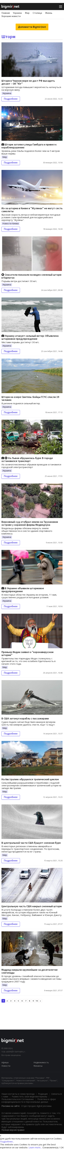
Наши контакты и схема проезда (18, 1093)
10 (37, 1000)
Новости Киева (10, 223)
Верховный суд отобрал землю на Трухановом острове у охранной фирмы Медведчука (29, 523)
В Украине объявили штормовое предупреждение (22, 590)
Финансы (37, 1065)
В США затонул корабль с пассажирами (25, 718)
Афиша (4, 1062)
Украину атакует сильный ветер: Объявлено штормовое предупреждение (30, 337)
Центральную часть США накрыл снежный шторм (31, 906)
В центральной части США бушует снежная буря (31, 842)
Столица (37, 12)
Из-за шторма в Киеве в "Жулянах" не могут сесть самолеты (32, 210)
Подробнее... (7, 1141)
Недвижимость (41, 1062)
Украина (17, 12)
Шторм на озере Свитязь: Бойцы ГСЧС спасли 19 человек (30, 398)
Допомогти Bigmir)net (32, 26)
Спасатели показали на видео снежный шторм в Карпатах (31, 276)
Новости (5, 1065)
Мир (27, 12)
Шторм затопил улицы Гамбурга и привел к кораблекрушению (29, 146)
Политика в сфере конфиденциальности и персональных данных (28, 1100)
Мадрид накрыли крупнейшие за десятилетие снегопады (29, 971)
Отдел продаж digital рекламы (36, 1106)
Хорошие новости (11, 16)
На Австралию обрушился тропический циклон (30, 779)
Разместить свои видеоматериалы (29, 1096)
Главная (5, 12)
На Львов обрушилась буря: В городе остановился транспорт (27, 459)
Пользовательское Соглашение (17, 1099)
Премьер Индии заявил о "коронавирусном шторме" (27, 653)
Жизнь (48, 12)
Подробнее (11, 98)
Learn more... (35, 1147)
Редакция (43, 1093)
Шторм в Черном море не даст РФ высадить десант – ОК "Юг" (28, 82)
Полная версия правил (12, 1129)
